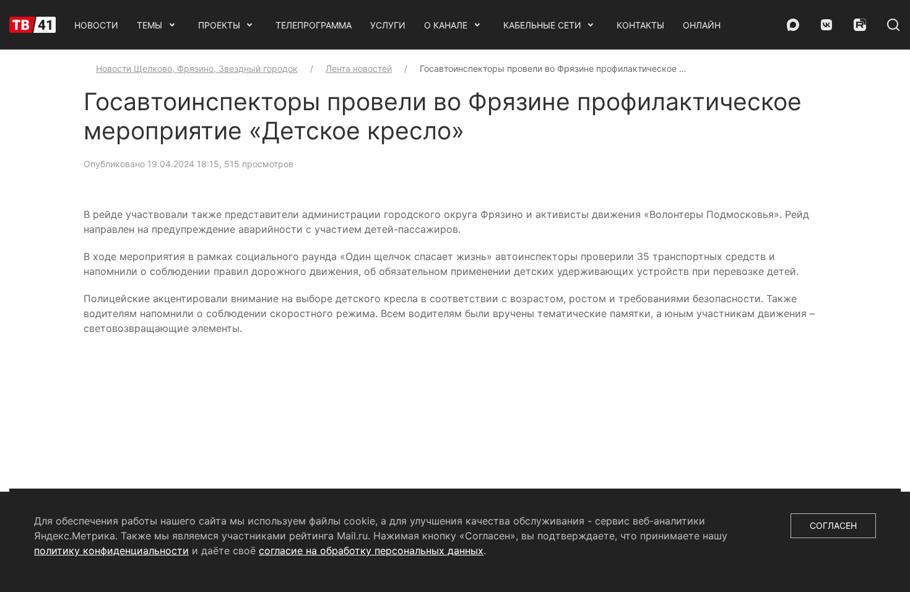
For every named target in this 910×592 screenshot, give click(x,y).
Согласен (833, 525)
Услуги (387, 25)
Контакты (640, 25)
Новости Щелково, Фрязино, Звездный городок (197, 68)
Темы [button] (149, 25)
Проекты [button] (219, 25)
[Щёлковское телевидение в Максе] (793, 25)
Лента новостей (359, 68)
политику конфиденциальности (111, 550)
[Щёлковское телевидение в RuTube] (859, 25)
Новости (96, 25)
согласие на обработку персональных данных (371, 550)
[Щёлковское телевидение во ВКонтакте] (826, 25)
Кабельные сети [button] (542, 25)
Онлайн (702, 25)
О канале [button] (445, 25)
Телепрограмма (313, 25)
